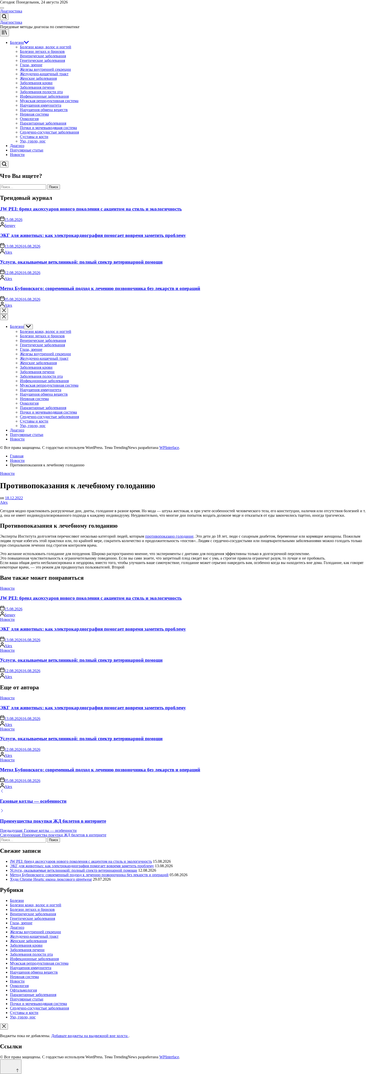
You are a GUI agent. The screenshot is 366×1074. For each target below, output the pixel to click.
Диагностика (11, 11)
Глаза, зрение (31, 65)
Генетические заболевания (42, 60)
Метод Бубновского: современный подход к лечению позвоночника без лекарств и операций (100, 288)
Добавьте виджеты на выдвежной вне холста (89, 1036)
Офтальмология (23, 990)
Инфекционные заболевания (44, 96)
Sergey (9, 225)
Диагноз (17, 145)
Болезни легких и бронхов (42, 51)
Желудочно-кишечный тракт (44, 74)
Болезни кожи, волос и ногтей (45, 47)
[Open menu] (4, 32)
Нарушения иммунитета (40, 105)
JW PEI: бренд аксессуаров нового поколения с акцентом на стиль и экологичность (91, 209)
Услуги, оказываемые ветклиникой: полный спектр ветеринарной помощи (81, 262)
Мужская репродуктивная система (49, 101)
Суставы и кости (34, 137)
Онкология (29, 119)
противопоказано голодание (169, 536)
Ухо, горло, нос (33, 141)
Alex (8, 252)
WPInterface (169, 447)
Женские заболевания (38, 78)
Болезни (17, 42)
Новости (17, 154)
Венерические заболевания (43, 56)
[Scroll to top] (10, 1066)
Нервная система (34, 114)
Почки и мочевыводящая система (48, 128)
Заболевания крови (36, 83)
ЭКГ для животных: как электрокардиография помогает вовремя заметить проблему (93, 235)
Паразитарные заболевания (43, 123)
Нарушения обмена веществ (44, 110)
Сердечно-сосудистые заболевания (49, 132)
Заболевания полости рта (41, 92)
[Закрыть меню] (4, 1026)
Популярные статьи (26, 150)
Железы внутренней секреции (45, 69)
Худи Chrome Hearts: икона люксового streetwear (51, 879)
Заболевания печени (37, 87)
